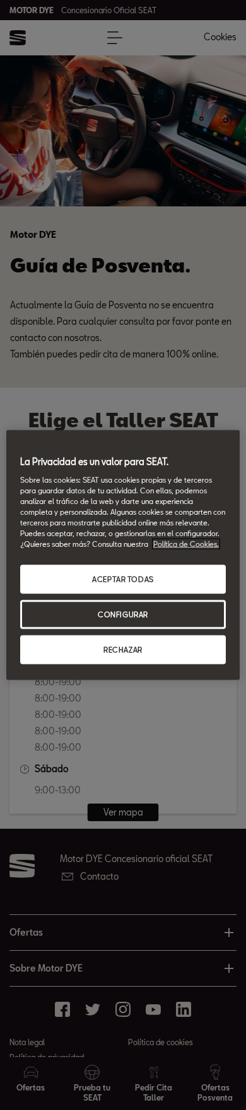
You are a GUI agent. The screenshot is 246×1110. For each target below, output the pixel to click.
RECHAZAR (123, 649)
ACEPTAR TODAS (122, 579)
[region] (123, 555)
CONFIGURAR (123, 614)
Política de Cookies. (186, 544)
